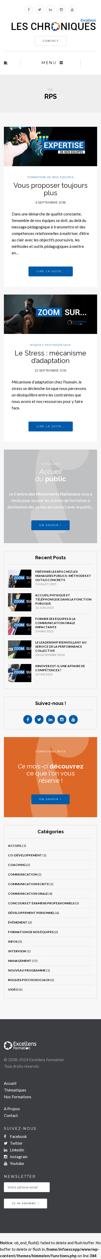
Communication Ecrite (28, 884)
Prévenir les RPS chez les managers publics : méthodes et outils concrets (63, 576)
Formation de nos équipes (50, 177)
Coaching (17, 865)
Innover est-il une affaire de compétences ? (60, 668)
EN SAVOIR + (50, 525)
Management (19, 961)
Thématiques (15, 1090)
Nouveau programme (27, 970)
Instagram (18, 1156)
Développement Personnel (31, 913)
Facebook (18, 1136)
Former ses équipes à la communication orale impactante (55, 623)
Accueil (15, 846)
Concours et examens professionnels (41, 903)
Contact (11, 1115)
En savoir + (50, 799)
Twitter (16, 1143)
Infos (13, 941)
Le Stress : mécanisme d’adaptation (50, 357)
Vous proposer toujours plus (50, 189)
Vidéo (13, 989)
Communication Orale (28, 894)
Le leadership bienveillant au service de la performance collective (60, 646)
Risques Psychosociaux (50, 345)
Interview (17, 951)
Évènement (17, 922)
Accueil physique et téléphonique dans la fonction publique (63, 599)
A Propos (12, 1108)
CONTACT (51, 41)
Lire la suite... (51, 271)
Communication (22, 874)
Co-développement (25, 855)
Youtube (16, 1163)
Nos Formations (17, 1096)
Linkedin (16, 1150)
